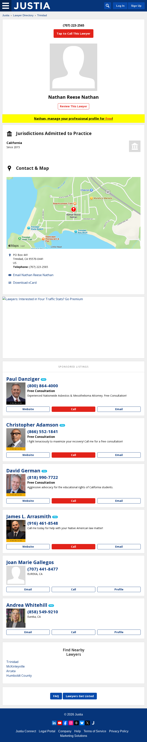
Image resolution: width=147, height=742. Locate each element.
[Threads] (76, 723)
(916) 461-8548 (42, 523)
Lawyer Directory (23, 15)
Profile (118, 589)
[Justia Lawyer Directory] (32, 5)
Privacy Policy (118, 731)
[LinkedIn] (54, 723)
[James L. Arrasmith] (15, 529)
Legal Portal (47, 731)
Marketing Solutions (73, 735)
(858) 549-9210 (42, 611)
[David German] (15, 483)
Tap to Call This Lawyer (73, 33)
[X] (87, 723)
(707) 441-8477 (42, 569)
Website (28, 409)
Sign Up (136, 5)
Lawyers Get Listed (80, 696)
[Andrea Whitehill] (15, 618)
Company (64, 731)
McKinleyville (15, 666)
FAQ (56, 696)
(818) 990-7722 (42, 477)
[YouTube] (59, 723)
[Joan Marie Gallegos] (15, 575)
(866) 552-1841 (42, 431)
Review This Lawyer (73, 106)
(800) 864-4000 (42, 385)
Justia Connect (26, 731)
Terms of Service (95, 731)
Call (73, 409)
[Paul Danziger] (15, 392)
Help (77, 731)
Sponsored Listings (73, 366)
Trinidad (42, 15)
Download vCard (25, 282)
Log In (120, 5)
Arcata (11, 671)
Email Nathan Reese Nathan (33, 275)
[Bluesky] (82, 723)
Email (119, 409)
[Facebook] (65, 723)
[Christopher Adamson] (15, 437)
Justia (5, 15)
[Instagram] (71, 723)
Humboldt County (19, 675)
